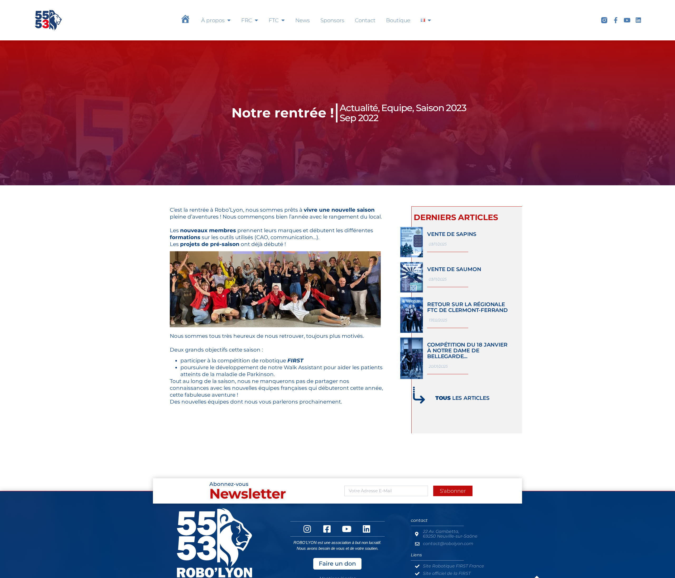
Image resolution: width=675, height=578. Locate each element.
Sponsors (332, 20)
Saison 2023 (441, 107)
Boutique (398, 20)
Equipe (396, 107)
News (302, 20)
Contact (365, 20)
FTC (274, 20)
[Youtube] (627, 20)
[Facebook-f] (616, 20)
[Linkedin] (638, 20)
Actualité (359, 107)
